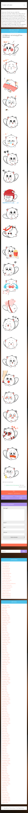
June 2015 (4, 789)
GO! (24, 551)
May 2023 (4, 629)
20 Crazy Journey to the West (8, 497)
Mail (4, 527)
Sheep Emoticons (6, 597)
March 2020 (5, 693)
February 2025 (5, 605)
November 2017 (6, 740)
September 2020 (6, 683)
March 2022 (5, 652)
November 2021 (6, 659)
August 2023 (5, 624)
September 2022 (6, 642)
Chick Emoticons (6, 568)
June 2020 (4, 688)
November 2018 (6, 720)
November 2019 (6, 699)
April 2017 (4, 752)
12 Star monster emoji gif (20, 497)
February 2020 (5, 694)
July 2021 (4, 666)
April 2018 (4, 731)
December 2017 (6, 738)
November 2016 (6, 760)
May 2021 (4, 669)
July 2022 (4, 646)
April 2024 (4, 612)
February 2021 (5, 674)
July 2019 (4, 706)
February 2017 (5, 755)
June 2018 (4, 728)
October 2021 (5, 661)
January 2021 (5, 676)
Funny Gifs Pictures (6, 580)
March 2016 (5, 774)
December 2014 (6, 797)
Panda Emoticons (6, 590)
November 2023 (6, 619)
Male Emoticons (6, 582)
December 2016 (6, 758)
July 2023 (4, 625)
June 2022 (4, 647)
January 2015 (5, 795)
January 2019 (5, 716)
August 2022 (5, 644)
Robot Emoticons (6, 595)
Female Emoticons (6, 577)
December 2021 (6, 657)
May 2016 (4, 770)
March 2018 (5, 733)
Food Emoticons (6, 578)
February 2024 (5, 615)
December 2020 (6, 678)
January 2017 (5, 757)
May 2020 (4, 689)
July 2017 (4, 747)
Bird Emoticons (6, 565)
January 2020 (5, 696)
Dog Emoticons (6, 571)
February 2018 (5, 735)
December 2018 (6, 718)
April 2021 (4, 671)
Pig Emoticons (5, 592)
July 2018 (4, 726)
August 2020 (5, 684)
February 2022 (5, 654)
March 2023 (5, 632)
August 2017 (5, 745)
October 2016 (5, 762)
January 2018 (5, 736)
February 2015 (5, 794)
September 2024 (6, 607)
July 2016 (4, 767)
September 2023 (6, 622)
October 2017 (5, 742)
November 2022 (6, 639)
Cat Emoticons (14, 32)
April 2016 (4, 772)
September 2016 (6, 763)
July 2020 (4, 686)
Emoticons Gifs (5, 575)
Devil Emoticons (6, 570)
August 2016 (5, 765)
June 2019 (4, 708)
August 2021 (5, 664)
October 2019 (5, 701)
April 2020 (4, 691)
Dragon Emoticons (6, 573)
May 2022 (4, 649)
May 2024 (4, 610)
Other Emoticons (6, 588)
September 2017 (6, 743)
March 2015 (5, 792)
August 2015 (5, 785)
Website (5, 532)
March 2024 (5, 614)
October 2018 (5, 721)
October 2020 (5, 681)
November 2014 (6, 799)
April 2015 (4, 790)
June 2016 (4, 769)
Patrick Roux (21, 808)
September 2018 (6, 723)
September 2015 (6, 784)
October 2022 (5, 641)
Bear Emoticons (6, 563)
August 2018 (5, 725)
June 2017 (4, 748)
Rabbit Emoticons (6, 593)
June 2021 (4, 668)
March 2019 (5, 713)
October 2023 (5, 620)
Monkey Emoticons (6, 585)
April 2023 (4, 630)
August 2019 (5, 705)
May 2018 (4, 730)
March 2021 (5, 673)
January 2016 (5, 777)
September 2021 (6, 662)
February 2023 (5, 634)
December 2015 (6, 779)
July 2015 (4, 787)
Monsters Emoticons (7, 587)
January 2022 (5, 656)
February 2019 (5, 715)
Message (5, 508)
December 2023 (6, 617)
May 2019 (4, 710)
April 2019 (4, 711)
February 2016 (5, 775)
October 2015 (5, 782)
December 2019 (6, 698)
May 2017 (4, 750)
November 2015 (6, 780)
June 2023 (4, 627)
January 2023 (5, 635)
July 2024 (4, 609)
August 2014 (5, 802)
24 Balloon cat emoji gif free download (12, 36)
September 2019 (6, 703)
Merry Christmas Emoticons (9, 583)
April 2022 (4, 651)
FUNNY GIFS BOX (7, 5)
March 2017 (5, 753)
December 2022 (6, 637)
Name (5, 522)
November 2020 (6, 679)
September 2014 (6, 801)
